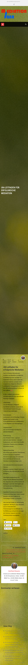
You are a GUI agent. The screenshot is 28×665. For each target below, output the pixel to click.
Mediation (14, 361)
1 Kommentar (20, 361)
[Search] (26, 24)
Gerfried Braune (14, 571)
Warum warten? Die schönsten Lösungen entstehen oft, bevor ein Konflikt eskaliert (13, 658)
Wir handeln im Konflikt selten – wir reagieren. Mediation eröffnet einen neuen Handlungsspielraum (13, 644)
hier (12, 390)
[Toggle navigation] (2, 24)
